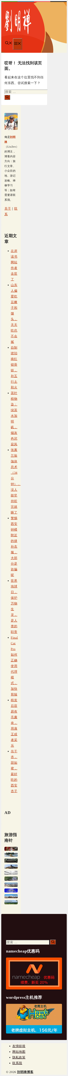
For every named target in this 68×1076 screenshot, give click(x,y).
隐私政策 (18, 1057)
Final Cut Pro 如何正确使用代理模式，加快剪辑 (14, 666)
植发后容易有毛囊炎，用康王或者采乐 (14, 722)
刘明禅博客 (25, 1072)
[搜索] (7, 97)
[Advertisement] (21, 928)
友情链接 (18, 1046)
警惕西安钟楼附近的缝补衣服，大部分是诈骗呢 (14, 546)
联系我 (17, 1063)
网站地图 (18, 1051)
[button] (8, 43)
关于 (7, 208)
